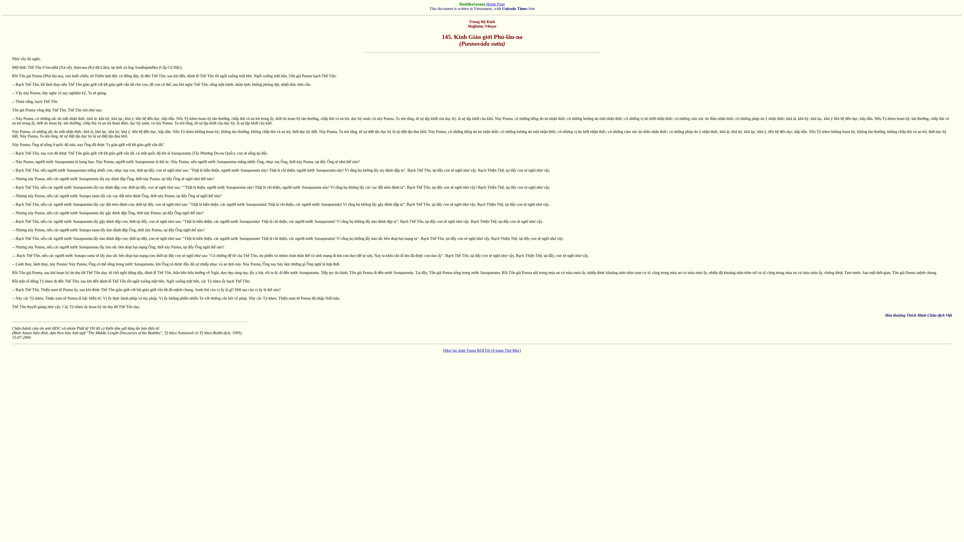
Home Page (495, 4)
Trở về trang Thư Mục (502, 350)
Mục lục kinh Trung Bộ (463, 350)
